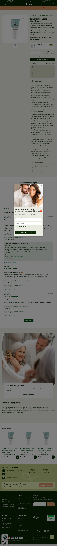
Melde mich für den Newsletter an (24, 226)
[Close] (41, 186)
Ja (17, 228)
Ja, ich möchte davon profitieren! (25, 233)
